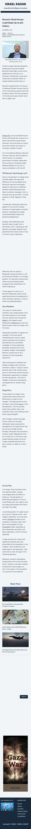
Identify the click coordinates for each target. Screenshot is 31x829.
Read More (15, 787)
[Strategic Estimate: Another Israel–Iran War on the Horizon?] (15, 639)
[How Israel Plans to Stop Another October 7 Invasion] (15, 594)
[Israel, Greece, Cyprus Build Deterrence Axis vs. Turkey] (15, 617)
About (19, 806)
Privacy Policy (22, 811)
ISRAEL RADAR (15, 4)
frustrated (6, 527)
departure (15, 323)
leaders (5, 320)
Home (19, 804)
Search (24, 696)
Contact (20, 809)
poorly (21, 404)
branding (11, 519)
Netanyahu (6, 136)
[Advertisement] (15, 118)
